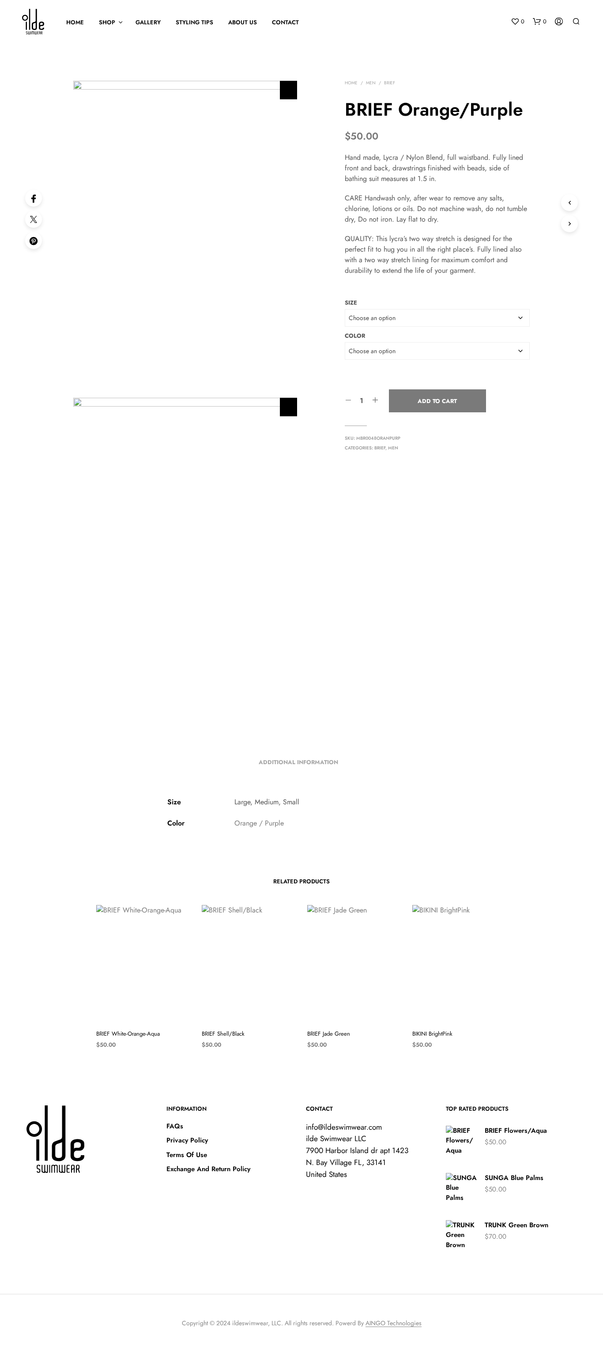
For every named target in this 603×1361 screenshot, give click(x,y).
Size (351, 302)
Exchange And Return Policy (208, 1169)
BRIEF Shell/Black (223, 1033)
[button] (517, 21)
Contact (285, 22)
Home (351, 82)
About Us (242, 22)
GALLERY (148, 22)
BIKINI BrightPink (432, 1033)
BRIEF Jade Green (328, 1033)
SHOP (107, 22)
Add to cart (437, 401)
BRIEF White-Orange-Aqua (128, 1033)
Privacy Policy (187, 1140)
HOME (75, 22)
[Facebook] (33, 198)
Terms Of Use (186, 1155)
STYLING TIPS (194, 22)
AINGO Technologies (394, 1323)
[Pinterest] (33, 240)
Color (355, 336)
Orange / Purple (259, 823)
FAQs (174, 1126)
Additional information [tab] (298, 762)
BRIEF (389, 82)
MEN (371, 82)
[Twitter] (33, 219)
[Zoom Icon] (289, 90)
